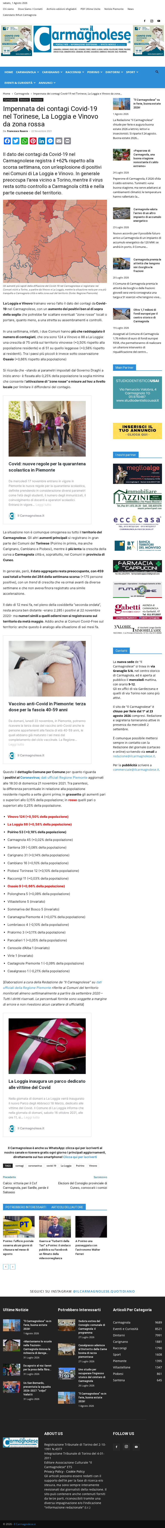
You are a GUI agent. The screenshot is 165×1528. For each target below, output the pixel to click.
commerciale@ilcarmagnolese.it (136, 770)
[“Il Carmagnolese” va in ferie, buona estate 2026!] (121, 104)
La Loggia (66, 1165)
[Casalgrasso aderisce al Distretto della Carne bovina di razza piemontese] (66, 1349)
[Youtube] (159, 21)
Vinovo (93, 1165)
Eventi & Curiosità (18, 83)
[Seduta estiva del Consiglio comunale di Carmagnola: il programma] (66, 1325)
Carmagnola (26, 72)
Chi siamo (8, 8)
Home (9, 72)
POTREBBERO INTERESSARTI (26, 1207)
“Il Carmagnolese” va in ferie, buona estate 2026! (147, 103)
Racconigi (73, 72)
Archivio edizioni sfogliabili (61, 8)
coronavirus (35, 1165)
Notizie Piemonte (114, 8)
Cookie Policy (75, 1471)
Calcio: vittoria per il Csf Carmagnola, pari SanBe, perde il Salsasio (25, 1187)
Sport (130, 72)
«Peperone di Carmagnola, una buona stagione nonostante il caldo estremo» (145, 158)
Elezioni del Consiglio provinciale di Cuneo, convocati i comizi (82, 1185)
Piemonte (37, 99)
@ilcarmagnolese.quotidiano (104, 1291)
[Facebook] (144, 21)
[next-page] (12, 1266)
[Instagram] (151, 21)
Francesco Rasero (17, 131)
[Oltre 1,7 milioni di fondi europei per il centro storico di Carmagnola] (121, 314)
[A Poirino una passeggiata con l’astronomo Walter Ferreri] (91, 1227)
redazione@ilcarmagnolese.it (134, 756)
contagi (19, 1165)
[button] (157, 72)
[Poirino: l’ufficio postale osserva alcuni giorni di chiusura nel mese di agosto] (19, 1227)
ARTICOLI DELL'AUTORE (67, 1207)
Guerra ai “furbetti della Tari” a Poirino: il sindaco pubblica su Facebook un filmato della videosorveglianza (55, 1250)
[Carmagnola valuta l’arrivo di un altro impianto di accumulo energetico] (121, 213)
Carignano (50, 72)
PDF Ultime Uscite (90, 8)
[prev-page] (5, 1266)
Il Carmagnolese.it (25, 1524)
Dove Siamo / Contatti (30, 8)
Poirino (93, 72)
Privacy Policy (53, 1471)
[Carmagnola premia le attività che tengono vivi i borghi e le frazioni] (121, 263)
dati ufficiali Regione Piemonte (64, 777)
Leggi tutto (43, 504)
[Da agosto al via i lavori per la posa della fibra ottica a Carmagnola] (11, 1370)
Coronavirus (29, 777)
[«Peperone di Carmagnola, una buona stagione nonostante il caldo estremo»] (121, 155)
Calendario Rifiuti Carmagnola (19, 14)
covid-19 (51, 1165)
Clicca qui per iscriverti (80, 1157)
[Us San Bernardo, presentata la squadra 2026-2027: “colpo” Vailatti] (11, 1387)
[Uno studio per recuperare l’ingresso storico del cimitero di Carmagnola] (66, 1373)
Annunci (45, 83)
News (131, 8)
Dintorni (112, 72)
